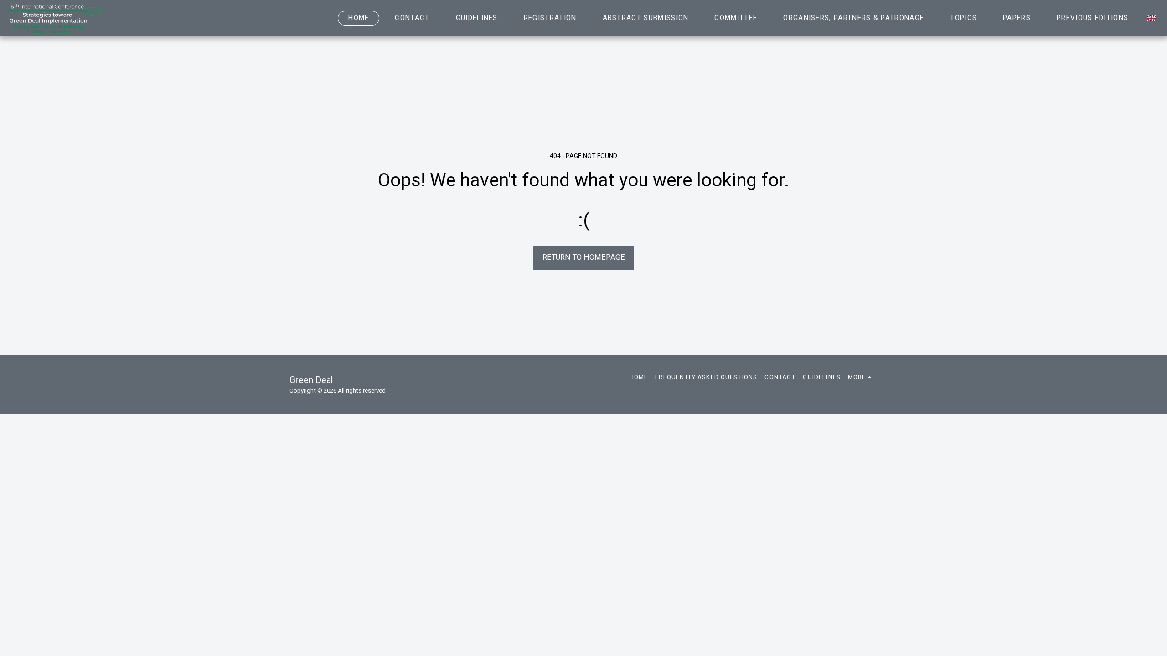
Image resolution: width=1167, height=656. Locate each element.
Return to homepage (583, 257)
